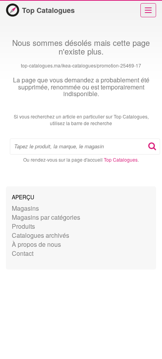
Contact (22, 253)
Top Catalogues (48, 10)
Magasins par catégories (46, 217)
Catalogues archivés (40, 235)
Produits (23, 226)
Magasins (25, 208)
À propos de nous (36, 244)
